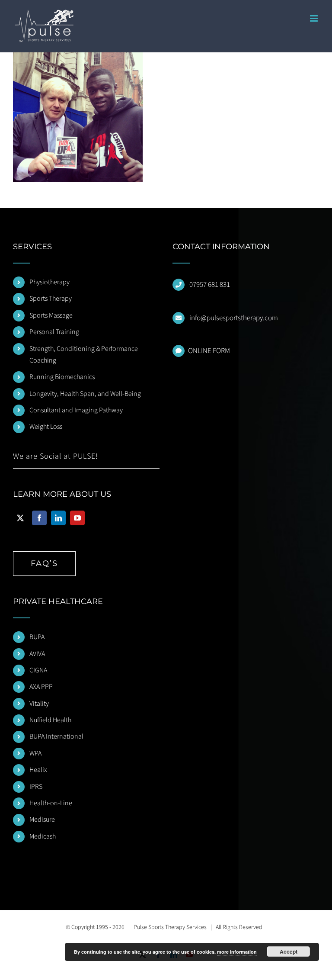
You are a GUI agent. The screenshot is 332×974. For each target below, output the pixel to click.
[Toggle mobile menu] (314, 18)
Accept (288, 951)
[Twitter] (20, 518)
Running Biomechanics (62, 377)
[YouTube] (77, 518)
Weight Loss (45, 426)
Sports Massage (51, 315)
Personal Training (54, 332)
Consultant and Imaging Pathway (76, 410)
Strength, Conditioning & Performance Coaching (83, 354)
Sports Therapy (50, 298)
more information (237, 951)
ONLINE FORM (209, 351)
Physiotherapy (49, 282)
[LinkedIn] (58, 518)
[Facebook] (39, 518)
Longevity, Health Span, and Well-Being (85, 394)
